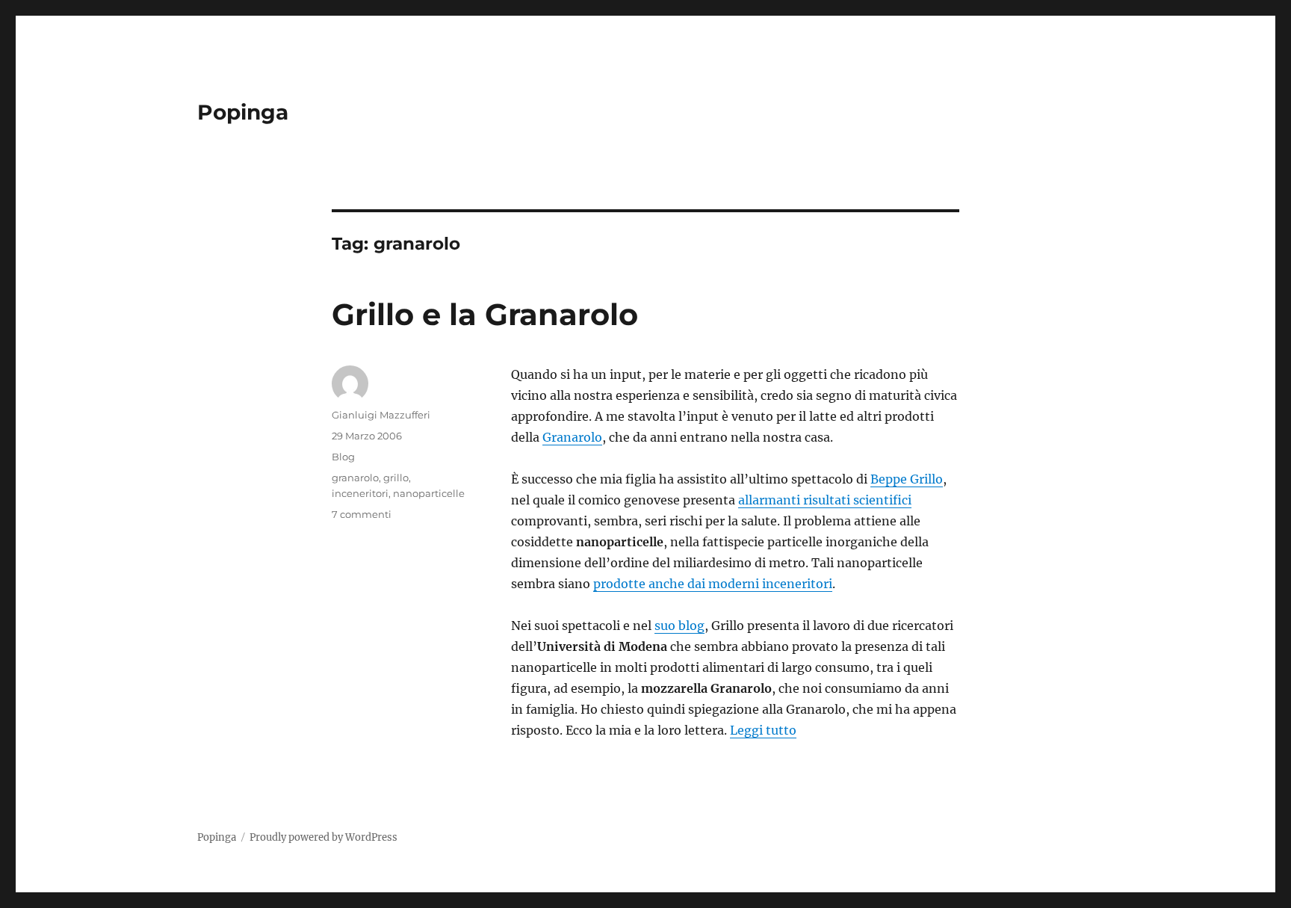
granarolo (355, 478)
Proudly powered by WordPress (323, 837)
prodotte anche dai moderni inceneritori (712, 583)
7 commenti (361, 514)
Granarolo (572, 437)
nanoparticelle (429, 493)
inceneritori (360, 493)
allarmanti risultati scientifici (824, 499)
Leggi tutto (763, 730)
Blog (343, 457)
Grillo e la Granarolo (485, 314)
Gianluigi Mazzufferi (381, 415)
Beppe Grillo (906, 479)
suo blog (679, 625)
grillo (396, 478)
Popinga (242, 112)
